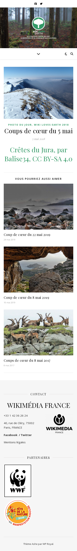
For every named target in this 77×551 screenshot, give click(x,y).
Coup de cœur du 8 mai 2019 (26, 297)
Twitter (26, 435)
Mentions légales (15, 442)
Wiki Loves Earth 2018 (51, 124)
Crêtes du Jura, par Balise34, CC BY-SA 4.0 (38, 154)
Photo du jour (20, 124)
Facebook (10, 435)
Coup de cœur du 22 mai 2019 (27, 234)
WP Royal (48, 544)
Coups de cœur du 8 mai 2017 (27, 360)
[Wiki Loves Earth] (38, 28)
